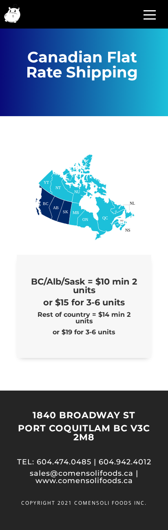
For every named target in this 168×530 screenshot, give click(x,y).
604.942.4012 (125, 461)
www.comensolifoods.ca (84, 480)
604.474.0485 (64, 461)
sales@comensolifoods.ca (81, 473)
